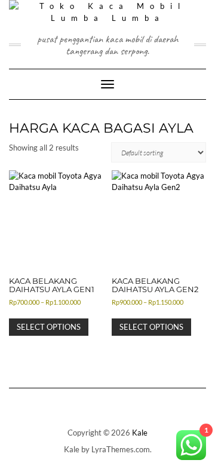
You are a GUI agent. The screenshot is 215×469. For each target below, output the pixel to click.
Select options (49, 327)
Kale (140, 432)
